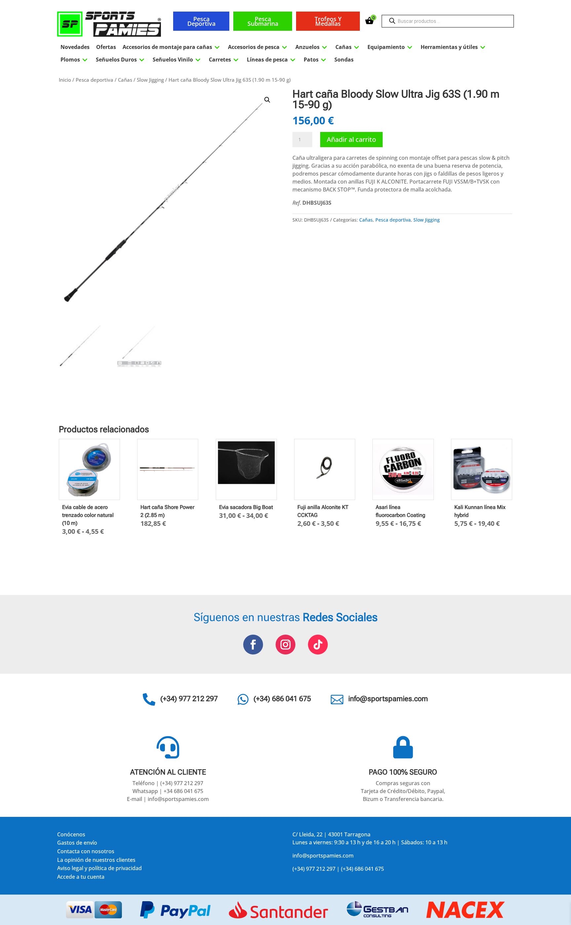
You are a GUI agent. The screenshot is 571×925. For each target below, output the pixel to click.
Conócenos (71, 835)
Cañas (348, 47)
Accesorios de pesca (258, 47)
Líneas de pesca (272, 59)
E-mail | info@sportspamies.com (168, 799)
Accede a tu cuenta (80, 877)
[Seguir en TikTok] (318, 644)
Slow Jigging (150, 79)
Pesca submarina (262, 21)
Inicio (65, 79)
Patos (316, 59)
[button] (267, 100)
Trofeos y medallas (328, 21)
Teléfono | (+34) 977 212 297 (168, 783)
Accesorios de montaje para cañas (172, 47)
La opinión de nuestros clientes (96, 861)
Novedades (75, 47)
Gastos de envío (77, 843)
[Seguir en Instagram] (285, 644)
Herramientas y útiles (454, 47)
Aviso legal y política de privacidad (99, 869)
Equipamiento (390, 47)
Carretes (224, 59)
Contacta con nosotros (85, 852)
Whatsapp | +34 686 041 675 (168, 791)
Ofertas (106, 47)
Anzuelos (312, 47)
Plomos (74, 59)
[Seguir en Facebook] (253, 644)
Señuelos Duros (121, 59)
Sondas (344, 59)
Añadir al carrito (351, 139)
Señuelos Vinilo (177, 59)
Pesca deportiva (201, 21)
